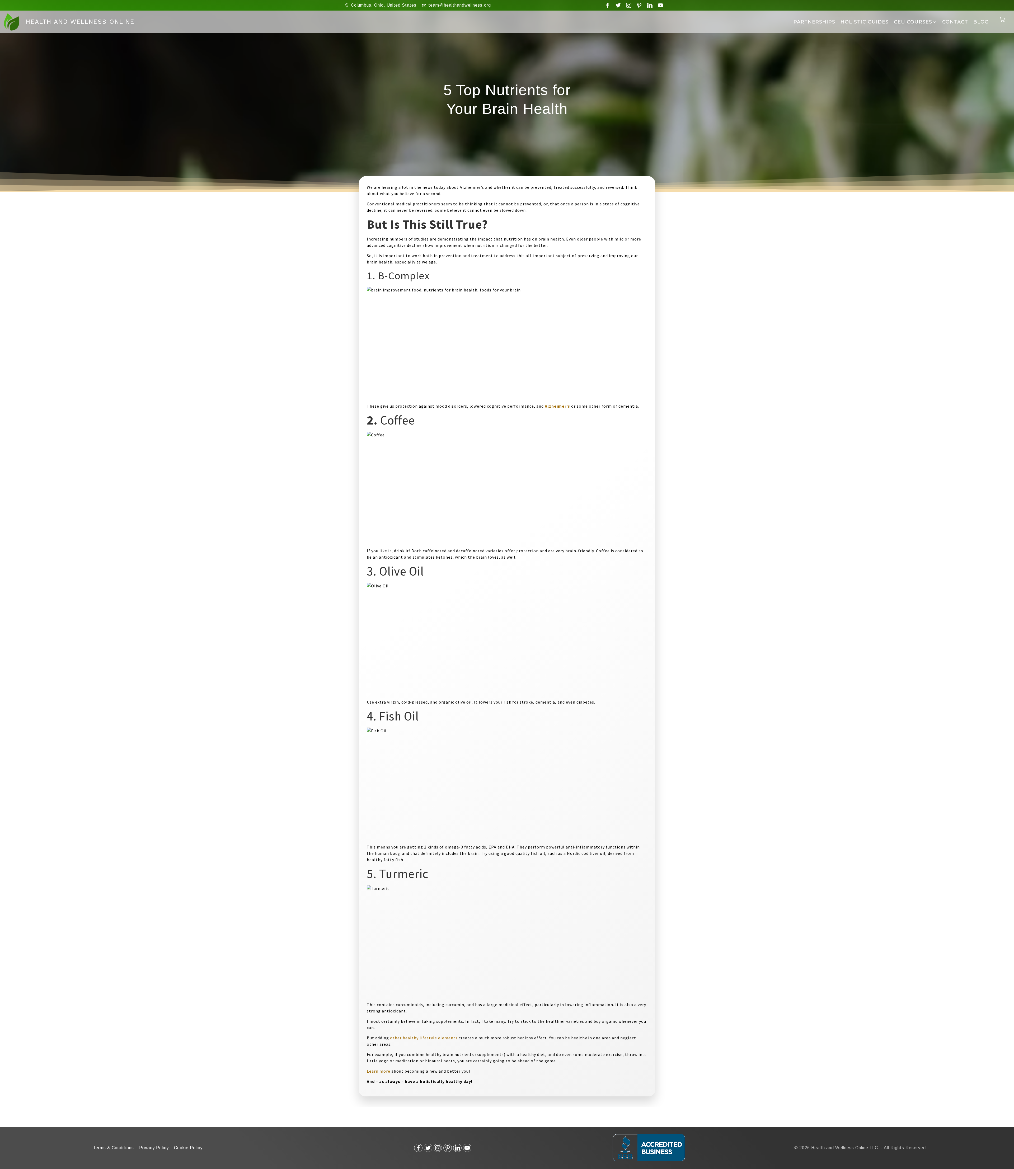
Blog (981, 22)
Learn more (378, 1071)
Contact (955, 22)
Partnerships (814, 22)
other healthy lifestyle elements (424, 1037)
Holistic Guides (865, 22)
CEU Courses (913, 22)
